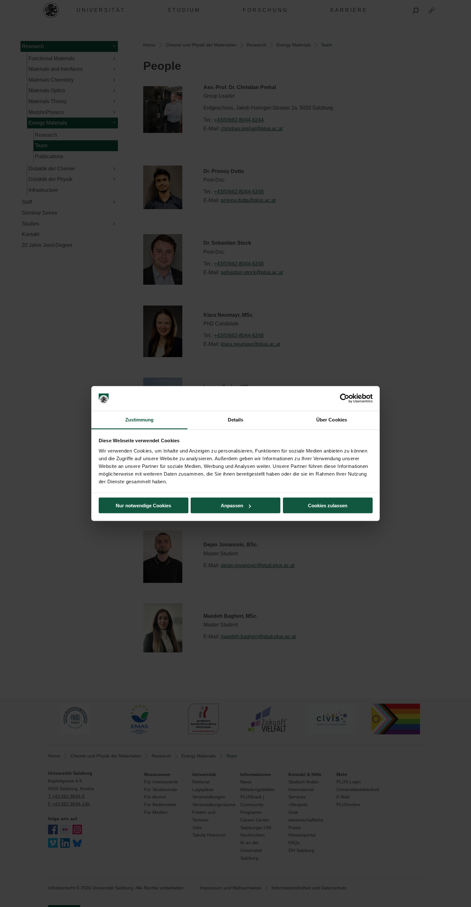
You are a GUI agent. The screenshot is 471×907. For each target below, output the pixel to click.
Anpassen (232, 505)
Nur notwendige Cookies (143, 505)
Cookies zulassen (327, 505)
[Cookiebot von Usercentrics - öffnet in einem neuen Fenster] (345, 398)
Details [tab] (236, 419)
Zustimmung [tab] (139, 419)
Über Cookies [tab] (331, 419)
